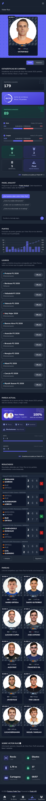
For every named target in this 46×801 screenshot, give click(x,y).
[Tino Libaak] (34, 683)
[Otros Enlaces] (43, 3)
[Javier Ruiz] (12, 683)
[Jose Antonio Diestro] (34, 619)
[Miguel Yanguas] (34, 716)
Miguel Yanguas (34, 732)
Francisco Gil (34, 667)
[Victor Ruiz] (23, 31)
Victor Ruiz (23, 52)
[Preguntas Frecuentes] (20, 743)
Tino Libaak (34, 700)
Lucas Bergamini (12, 732)
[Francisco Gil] (34, 651)
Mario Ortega (12, 602)
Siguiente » (38, 559)
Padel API (33, 791)
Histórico (39, 63)
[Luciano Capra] (12, 619)
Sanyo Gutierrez (34, 602)
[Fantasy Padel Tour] (3, 3)
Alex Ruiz (12, 667)
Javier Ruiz (12, 700)
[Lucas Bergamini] (12, 716)
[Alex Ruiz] (12, 651)
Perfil (30, 63)
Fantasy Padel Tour (14, 791)
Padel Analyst (24, 186)
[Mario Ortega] (12, 586)
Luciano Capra (12, 635)
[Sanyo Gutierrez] (34, 586)
